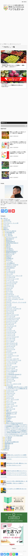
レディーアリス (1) (11, 402)
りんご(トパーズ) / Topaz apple (14, 435)
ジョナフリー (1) (10, 333)
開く (2, 218)
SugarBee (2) (9, 258)
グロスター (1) (10, 313)
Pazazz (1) (9, 255)
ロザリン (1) (9, 407)
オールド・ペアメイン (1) (13, 297)
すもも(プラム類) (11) (10, 231)
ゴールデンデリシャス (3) (13, 318)
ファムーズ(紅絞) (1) (11, 371)
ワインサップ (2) (10, 409)
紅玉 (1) (8, 420)
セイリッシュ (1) (10, 349)
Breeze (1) (9, 240)
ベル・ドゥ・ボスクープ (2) (13, 384)
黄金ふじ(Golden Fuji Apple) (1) (14, 423)
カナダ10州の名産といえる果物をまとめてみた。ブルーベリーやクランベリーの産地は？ (18, 143)
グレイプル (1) (10, 311)
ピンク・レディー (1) (11, 369)
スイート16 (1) (10, 341)
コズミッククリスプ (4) (12, 315)
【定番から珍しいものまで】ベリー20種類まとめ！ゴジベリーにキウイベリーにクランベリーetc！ (16, 457)
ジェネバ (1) (9, 327)
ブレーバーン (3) (10, 380)
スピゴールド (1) (10, 346)
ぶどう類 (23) (8, 234)
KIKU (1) (8, 245)
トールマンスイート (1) (12, 355)
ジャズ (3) (8, 329)
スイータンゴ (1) (10, 338)
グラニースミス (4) (11, 310)
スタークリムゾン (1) (11, 343)
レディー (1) (9, 401)
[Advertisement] (14, 27)
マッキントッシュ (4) (11, 390)
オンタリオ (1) (10, 294)
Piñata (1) (8, 257)
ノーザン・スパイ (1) (11, 362)
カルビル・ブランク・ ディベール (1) (16, 302)
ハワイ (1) (8, 365)
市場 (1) (5, 227)
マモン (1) (6, 224)
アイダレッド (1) (10, 271)
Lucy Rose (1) (10, 250)
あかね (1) (8, 260)
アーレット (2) (10, 280)
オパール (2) (9, 291)
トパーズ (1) (9, 354)
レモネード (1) (10, 404)
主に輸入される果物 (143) (12, 442)
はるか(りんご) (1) (11, 266)
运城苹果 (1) (9, 421)
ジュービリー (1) (10, 330)
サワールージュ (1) (11, 322)
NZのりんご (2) (10, 254)
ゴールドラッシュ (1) (11, 321)
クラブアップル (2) (11, 307)
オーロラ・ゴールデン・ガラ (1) (14, 299)
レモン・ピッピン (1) (11, 405)
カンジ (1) (8, 304)
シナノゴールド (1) (11, 325)
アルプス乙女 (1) (10, 272)
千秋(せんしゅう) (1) (11, 412)
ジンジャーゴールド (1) (12, 336)
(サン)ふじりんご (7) (11, 237)
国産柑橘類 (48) (9, 443)
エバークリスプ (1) (11, 283)
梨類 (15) (7, 448)
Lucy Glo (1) (9, 248)
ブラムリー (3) (10, 379)
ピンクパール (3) (10, 368)
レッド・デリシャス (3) (12, 399)
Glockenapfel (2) (10, 241)
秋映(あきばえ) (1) (11, 416)
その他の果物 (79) (9, 232)
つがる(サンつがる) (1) (12, 264)
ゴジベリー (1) (7, 221)
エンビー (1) (9, 288)
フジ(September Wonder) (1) (13, 374)
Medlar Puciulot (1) (11, 252)
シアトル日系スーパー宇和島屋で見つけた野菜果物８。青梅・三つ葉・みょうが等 (18, 173)
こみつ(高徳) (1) (10, 263)
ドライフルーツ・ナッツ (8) (10, 223)
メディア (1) (6, 226)
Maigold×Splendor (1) (12, 251)
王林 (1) (8, 415)
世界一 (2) (8, 410)
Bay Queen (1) (10, 238)
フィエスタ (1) (10, 373)
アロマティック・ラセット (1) (14, 275)
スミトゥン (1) (10, 347)
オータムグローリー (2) (12, 296)
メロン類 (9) (8, 440)
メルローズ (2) (10, 391)
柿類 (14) (7, 445)
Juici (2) (8, 244)
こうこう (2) (9, 261)
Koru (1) (8, 247)
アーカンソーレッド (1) (12, 278)
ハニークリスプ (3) (11, 363)
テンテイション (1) (11, 352)
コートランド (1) (10, 316)
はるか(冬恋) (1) (10, 267)
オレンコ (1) (9, 293)
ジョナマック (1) (10, 335)
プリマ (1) (8, 382)
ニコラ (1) (8, 357)
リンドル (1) (9, 396)
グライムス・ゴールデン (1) (13, 308)
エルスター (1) (10, 285)
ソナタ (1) (8, 351)
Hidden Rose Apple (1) (12, 243)
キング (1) (8, 305)
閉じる (6, 218)
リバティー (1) (10, 394)
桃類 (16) (7, 446)
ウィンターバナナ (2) (11, 282)
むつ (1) (8, 269)
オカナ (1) (8, 289)
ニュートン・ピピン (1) (12, 358)
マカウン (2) (9, 385)
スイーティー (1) (10, 340)
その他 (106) (6, 220)
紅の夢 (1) (8, 418)
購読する (4, 122)
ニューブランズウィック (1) (13, 360)
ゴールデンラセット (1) (12, 319)
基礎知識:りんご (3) (11, 413)
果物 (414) (6, 229)
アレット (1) (9, 274)
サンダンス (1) (10, 324)
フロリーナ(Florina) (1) (12, 377)
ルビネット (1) (10, 398)
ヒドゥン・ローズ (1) (11, 366)
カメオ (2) (8, 300)
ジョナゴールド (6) (11, 332)
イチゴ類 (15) (8, 437)
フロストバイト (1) (11, 376)
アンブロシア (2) (10, 277)
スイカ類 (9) (8, 438)
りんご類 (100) (9, 235)
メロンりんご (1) (10, 393)
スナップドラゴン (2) (11, 344)
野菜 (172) (6, 449)
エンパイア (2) (10, 286)
